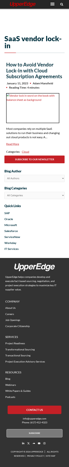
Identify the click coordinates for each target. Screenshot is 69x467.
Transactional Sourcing (17, 355)
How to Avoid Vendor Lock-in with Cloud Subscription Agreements (34, 70)
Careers (9, 314)
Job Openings (12, 319)
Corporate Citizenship (17, 326)
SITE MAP (50, 456)
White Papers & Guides (18, 390)
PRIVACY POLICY (35, 456)
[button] (52, 4)
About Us (10, 307)
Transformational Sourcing (20, 349)
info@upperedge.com (34, 418)
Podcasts (10, 396)
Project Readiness (15, 343)
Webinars (10, 384)
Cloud (25, 151)
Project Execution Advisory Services (25, 361)
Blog (7, 378)
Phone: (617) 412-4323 (34, 422)
